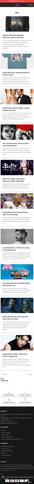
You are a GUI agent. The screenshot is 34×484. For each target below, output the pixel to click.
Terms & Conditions (6, 432)
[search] (29, 5)
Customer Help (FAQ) (6, 455)
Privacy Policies (5, 434)
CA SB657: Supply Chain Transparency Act (11, 439)
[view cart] (32, 5)
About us (3, 430)
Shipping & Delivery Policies (7, 446)
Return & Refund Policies (7, 451)
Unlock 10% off (3, 477)
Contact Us (4, 453)
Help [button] (31, 482)
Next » (30, 374)
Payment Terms (5, 448)
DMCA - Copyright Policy (7, 437)
